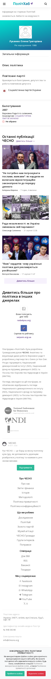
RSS (25, 560)
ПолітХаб (26, 522)
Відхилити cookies (36, 673)
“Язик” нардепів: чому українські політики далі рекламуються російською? (22, 267)
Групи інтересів (25, 540)
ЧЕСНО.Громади (25, 535)
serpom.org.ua (24, 337)
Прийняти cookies (15, 673)
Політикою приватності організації (31, 667)
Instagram (26, 585)
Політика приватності (25, 501)
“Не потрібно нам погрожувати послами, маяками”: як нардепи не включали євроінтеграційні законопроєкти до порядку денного (23, 180)
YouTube (27, 599)
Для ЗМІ (25, 556)
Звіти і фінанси (25, 488)
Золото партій (26, 526)
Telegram (26, 594)
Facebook (26, 581)
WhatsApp (26, 590)
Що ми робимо (25, 512)
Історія (25, 492)
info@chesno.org (11, 640)
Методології (25, 497)
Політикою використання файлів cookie (24, 664)
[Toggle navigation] (4, 4)
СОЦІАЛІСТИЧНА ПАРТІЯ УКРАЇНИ (16, 117)
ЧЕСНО (12, 443)
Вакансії (25, 565)
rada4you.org (24, 320)
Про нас (25, 483)
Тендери (25, 569)
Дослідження (25, 517)
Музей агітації (25, 531)
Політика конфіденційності (25, 506)
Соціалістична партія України (24, 90)
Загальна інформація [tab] (15, 54)
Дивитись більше (24, 141)
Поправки (25, 544)
